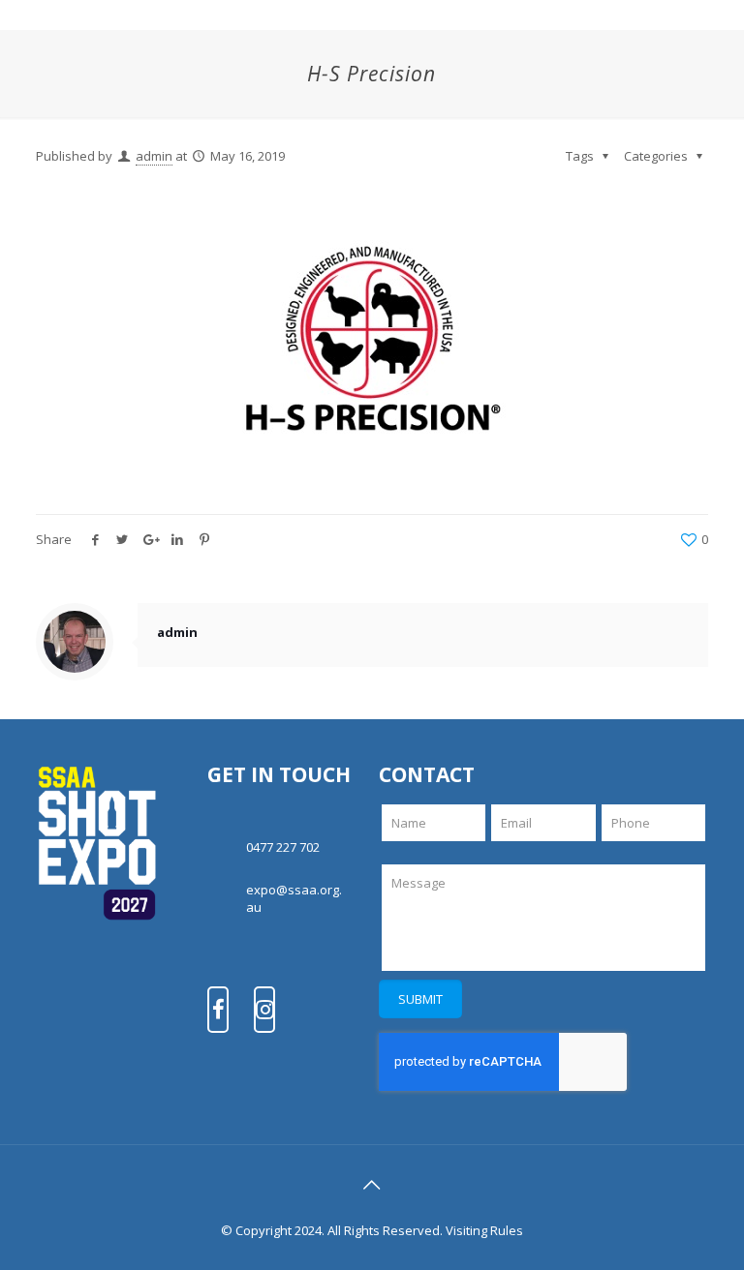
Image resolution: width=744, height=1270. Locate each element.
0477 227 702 (283, 847)
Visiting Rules (484, 1230)
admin (154, 156)
